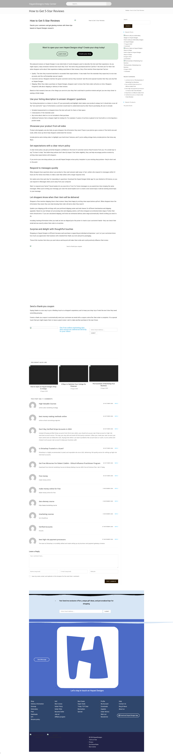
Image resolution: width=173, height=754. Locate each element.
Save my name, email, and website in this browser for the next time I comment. (55, 576)
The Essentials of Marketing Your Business (104, 385)
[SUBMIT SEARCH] (108, 4)
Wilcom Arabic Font (131, 86)
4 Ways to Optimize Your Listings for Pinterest (73, 385)
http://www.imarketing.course (48, 505)
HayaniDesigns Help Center (42, 3)
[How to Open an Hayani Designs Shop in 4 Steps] (134, 49)
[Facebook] (119, 721)
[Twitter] (124, 721)
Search (125, 19)
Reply (116, 403)
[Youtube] (119, 726)
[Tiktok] (140, 721)
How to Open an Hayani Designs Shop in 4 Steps (43, 388)
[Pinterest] (134, 721)
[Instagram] (129, 721)
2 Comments (127, 58)
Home (127, 10)
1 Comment (127, 46)
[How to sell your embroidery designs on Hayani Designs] (134, 36)
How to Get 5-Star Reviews (134, 90)
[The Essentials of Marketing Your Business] (134, 62)
